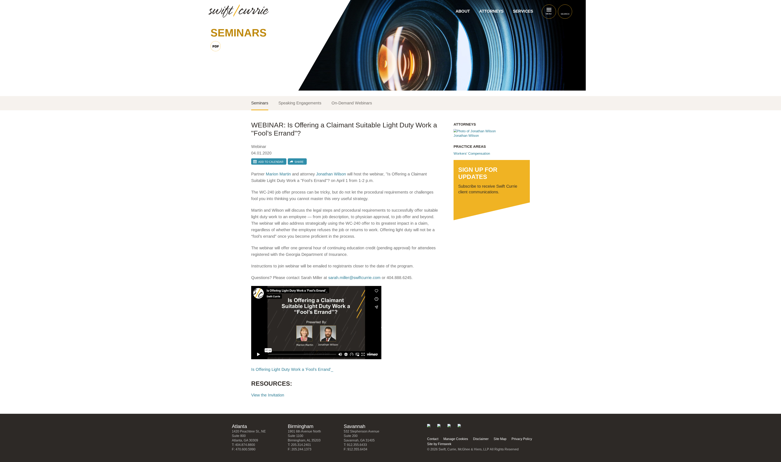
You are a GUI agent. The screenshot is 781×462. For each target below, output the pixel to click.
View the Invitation (267, 395)
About (463, 11)
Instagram (462, 428)
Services (523, 11)
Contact (432, 439)
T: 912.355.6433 (355, 445)
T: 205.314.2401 (299, 445)
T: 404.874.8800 (243, 445)
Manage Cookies (455, 439)
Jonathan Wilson (331, 174)
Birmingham (300, 426)
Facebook (451, 428)
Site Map (500, 439)
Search (565, 14)
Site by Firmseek (439, 444)
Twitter (441, 428)
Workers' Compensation (472, 153)
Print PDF (216, 46)
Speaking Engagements (299, 103)
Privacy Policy (522, 439)
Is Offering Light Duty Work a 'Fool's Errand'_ (292, 369)
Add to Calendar (270, 161)
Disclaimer (481, 439)
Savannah (354, 426)
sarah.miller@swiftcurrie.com (354, 277)
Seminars (259, 103)
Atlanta (239, 426)
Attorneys (491, 11)
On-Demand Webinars (352, 103)
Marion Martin (278, 174)
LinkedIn (431, 428)
